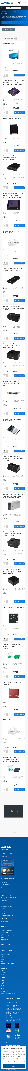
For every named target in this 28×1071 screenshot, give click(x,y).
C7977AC (5, 777)
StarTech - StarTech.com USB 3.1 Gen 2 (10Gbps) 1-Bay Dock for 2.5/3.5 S (13, 308)
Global (3, 977)
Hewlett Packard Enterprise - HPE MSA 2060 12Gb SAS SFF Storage (13, 383)
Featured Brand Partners (7, 946)
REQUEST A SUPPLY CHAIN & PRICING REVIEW (14, 22)
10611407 (5, 217)
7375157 (5, 706)
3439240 (5, 67)
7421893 (5, 668)
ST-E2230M (5, 251)
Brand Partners (5, 944)
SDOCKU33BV (6, 476)
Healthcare (3, 972)
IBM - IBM (6, 720)
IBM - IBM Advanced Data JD (13, 118)
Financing (3, 898)
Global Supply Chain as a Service (9, 935)
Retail (2, 974)
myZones (3, 908)
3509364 (5, 743)
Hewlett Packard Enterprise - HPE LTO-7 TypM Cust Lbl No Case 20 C (13, 646)
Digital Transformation (6, 934)
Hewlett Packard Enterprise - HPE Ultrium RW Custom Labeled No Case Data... (13, 759)
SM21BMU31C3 (6, 288)
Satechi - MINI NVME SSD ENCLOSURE (12, 232)
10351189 (5, 104)
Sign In (24, 2)
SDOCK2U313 (6, 589)
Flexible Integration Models (7, 915)
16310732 (5, 627)
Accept (13, 1066)
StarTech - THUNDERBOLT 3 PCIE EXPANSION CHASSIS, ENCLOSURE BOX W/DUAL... (13, 496)
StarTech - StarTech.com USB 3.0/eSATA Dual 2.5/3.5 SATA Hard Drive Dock (13, 345)
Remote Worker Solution (7, 932)
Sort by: (7, 8)
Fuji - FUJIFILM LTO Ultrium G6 (13, 607)
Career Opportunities (6, 895)
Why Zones (4, 893)
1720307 (5, 631)
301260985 (5, 443)
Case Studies (4, 958)
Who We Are (4, 918)
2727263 (5, 138)
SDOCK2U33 (6, 551)
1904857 (5, 555)
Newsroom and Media (7, 950)
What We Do (4, 926)
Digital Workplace (5, 884)
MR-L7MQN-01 (6, 63)
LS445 (4, 213)
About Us (3, 891)
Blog (2, 956)
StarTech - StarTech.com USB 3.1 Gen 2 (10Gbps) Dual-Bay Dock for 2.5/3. (13, 571)
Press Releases (4, 964)
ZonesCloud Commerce (7, 910)
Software (3, 937)
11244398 (5, 518)
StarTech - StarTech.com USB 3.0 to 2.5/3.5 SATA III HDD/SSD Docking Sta (13, 458)
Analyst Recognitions (6, 952)
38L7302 (5, 739)
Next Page (22, 831)
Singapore (3, 985)
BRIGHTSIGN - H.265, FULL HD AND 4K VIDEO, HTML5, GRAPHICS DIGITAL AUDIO (13, 195)
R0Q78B (5, 401)
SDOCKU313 (5, 326)
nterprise (3, 913)
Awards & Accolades (6, 954)
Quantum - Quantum (10, 43)
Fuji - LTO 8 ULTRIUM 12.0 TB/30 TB (12, 683)
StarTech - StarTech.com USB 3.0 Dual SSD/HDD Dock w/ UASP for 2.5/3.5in (13, 533)
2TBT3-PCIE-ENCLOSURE (7, 515)
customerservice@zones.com (8, 993)
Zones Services (5, 928)
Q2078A (5, 664)
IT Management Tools (7, 904)
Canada (3, 980)
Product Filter (7, 29)
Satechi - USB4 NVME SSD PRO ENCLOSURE (14, 420)
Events (2, 961)
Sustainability (4, 900)
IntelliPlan (3, 911)
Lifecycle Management (6, 930)
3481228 (5, 781)
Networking (4, 882)
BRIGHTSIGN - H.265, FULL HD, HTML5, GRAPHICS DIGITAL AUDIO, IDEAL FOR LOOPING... (13, 82)
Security (3, 886)
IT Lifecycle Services (6, 887)
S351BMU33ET (6, 175)
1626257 (4, 480)
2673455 (5, 142)
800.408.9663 (4, 991)
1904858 (5, 367)
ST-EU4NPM (5, 439)
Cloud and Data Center (6, 880)
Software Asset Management (8, 940)
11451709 (5, 405)
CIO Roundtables (5, 959)
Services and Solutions (7, 878)
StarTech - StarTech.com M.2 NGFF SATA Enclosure (13, 269)
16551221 (4, 702)
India (2, 983)
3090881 (5, 593)
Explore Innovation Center (7, 963)
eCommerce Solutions (6, 906)
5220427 (5, 180)
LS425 (4, 100)
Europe (3, 982)
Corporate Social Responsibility (8, 897)
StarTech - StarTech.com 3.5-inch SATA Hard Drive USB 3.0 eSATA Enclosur (13, 157)
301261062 (5, 255)
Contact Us (4, 988)
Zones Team (4, 922)
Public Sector (4, 970)
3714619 (4, 292)
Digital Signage (4, 939)
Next (13, 811)
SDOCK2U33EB (6, 363)
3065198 (5, 330)
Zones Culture (4, 921)
